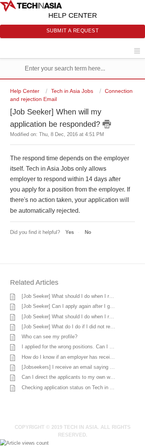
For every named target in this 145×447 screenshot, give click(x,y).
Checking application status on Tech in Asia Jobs (77, 387)
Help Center (25, 91)
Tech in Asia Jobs (72, 91)
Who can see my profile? (49, 336)
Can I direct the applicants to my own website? (74, 377)
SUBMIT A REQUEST (72, 31)
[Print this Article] (106, 124)
